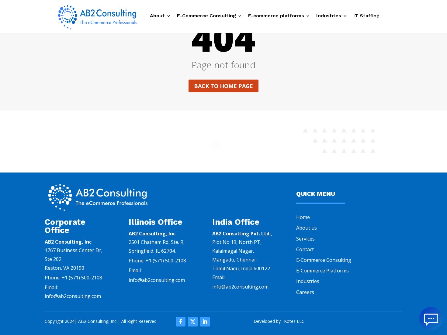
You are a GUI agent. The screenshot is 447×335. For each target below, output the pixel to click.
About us (306, 227)
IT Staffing (367, 16)
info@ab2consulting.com (157, 280)
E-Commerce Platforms (322, 270)
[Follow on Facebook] (180, 321)
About (157, 16)
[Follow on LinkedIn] (205, 321)
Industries (328, 16)
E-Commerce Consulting (206, 16)
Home (303, 217)
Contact (305, 249)
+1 (82, 277)
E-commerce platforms (276, 16)
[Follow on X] (193, 321)
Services (305, 238)
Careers (305, 292)
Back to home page (223, 86)
